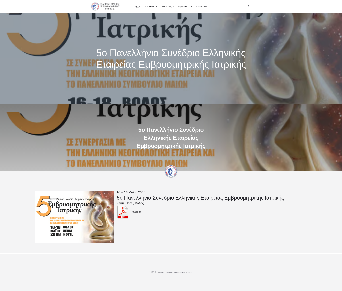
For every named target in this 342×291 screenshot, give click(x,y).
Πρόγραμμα (135, 211)
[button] (155, 6)
